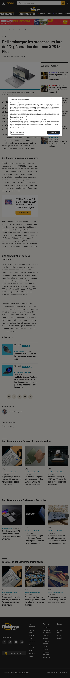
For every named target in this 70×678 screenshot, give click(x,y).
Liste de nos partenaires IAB (17, 127)
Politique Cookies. (18, 117)
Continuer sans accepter (55, 98)
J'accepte (53, 132)
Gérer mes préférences (17, 132)
